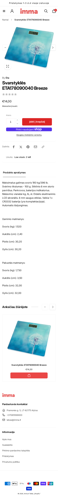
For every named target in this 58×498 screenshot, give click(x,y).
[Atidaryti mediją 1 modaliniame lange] (29, 47)
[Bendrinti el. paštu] (35, 147)
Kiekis (8, 115)
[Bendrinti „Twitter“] (20, 146)
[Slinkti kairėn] (5, 47)
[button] (4, 11)
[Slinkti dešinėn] (53, 47)
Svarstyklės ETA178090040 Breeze (28, 365)
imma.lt (26, 493)
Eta (5, 77)
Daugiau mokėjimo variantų (29, 135)
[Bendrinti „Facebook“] (13, 146)
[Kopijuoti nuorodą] (42, 146)
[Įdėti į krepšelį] (29, 375)
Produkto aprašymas (14, 172)
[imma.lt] (8, 396)
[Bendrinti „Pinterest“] (27, 146)
